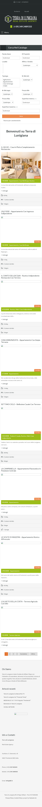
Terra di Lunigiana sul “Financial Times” (15, 697)
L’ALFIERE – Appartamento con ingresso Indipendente (17, 212)
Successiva (23, 654)
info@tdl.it (25, 2)
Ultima (33, 654)
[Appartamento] (11, 82)
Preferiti (17, 11)
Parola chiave (6, 54)
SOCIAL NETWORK (9, 707)
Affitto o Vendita (27, 62)
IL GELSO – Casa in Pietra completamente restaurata (18, 148)
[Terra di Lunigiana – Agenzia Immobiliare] (21, 19)
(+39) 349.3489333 (23, 26)
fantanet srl (32, 798)
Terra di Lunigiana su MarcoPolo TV (14, 694)
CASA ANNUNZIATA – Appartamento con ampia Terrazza (20, 341)
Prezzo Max (6, 99)
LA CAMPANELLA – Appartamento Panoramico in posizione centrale (21, 470)
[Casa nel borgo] (11, 84)
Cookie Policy (18, 798)
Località (4, 62)
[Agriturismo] (11, 80)
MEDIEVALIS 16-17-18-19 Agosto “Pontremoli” (17, 700)
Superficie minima (29, 99)
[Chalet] (11, 86)
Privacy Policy (9, 798)
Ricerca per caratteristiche (11, 120)
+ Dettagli (4, 191)
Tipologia (5, 76)
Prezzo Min (25, 90)
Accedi (26, 11)
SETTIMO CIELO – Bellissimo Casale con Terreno (20, 404)
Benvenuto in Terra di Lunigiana (13, 703)
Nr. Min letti (25, 76)
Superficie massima (10, 107)
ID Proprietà (26, 54)
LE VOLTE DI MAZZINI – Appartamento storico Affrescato (20, 538)
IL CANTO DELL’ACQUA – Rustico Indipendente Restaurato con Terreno (20, 277)
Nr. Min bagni (6, 90)
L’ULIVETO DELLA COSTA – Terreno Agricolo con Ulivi (19, 602)
